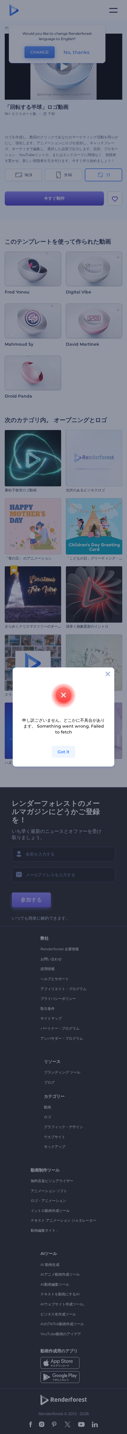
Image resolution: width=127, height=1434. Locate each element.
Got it (63, 751)
